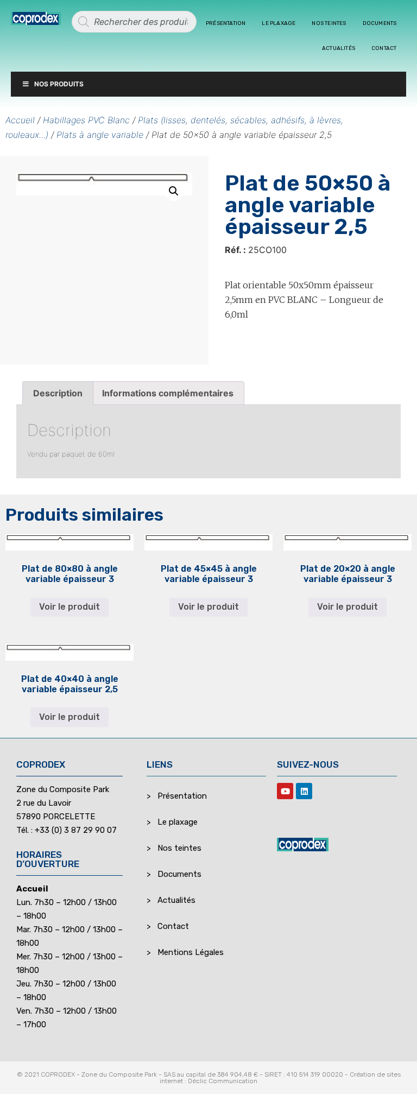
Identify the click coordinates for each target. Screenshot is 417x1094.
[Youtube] (285, 791)
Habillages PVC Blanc (86, 120)
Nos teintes (329, 23)
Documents (380, 23)
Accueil (20, 120)
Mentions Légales (190, 952)
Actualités (338, 48)
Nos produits (59, 84)
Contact (383, 48)
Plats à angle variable (99, 134)
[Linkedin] (304, 791)
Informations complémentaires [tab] (167, 393)
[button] (174, 191)
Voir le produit (69, 607)
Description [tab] (58, 393)
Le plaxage (278, 23)
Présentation (225, 23)
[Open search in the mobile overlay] (134, 22)
